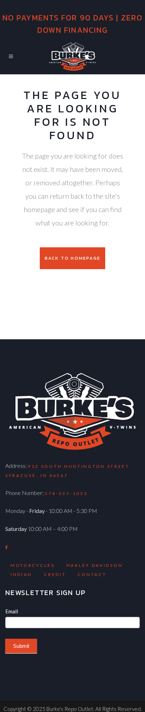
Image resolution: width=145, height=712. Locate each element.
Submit (21, 646)
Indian (21, 574)
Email (11, 611)
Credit (55, 574)
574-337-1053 (66, 493)
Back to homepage (72, 258)
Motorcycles (33, 565)
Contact (91, 574)
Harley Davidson (95, 565)
